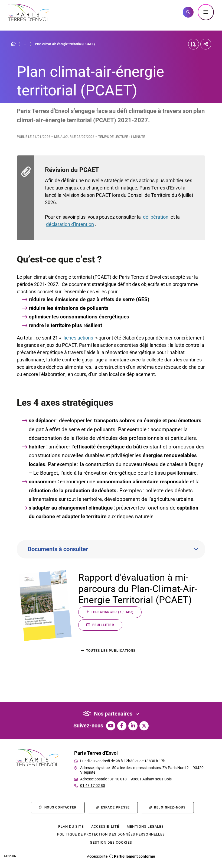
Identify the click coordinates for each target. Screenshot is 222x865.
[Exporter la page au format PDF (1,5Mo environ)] (193, 44)
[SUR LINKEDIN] (133, 726)
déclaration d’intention (70, 224)
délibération (155, 217)
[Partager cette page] (205, 44)
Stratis (10, 856)
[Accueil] (13, 44)
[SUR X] (144, 726)
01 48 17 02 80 (92, 785)
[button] (188, 12)
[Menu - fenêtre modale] (206, 12)
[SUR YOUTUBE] (111, 726)
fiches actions (78, 338)
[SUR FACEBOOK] (122, 726)
